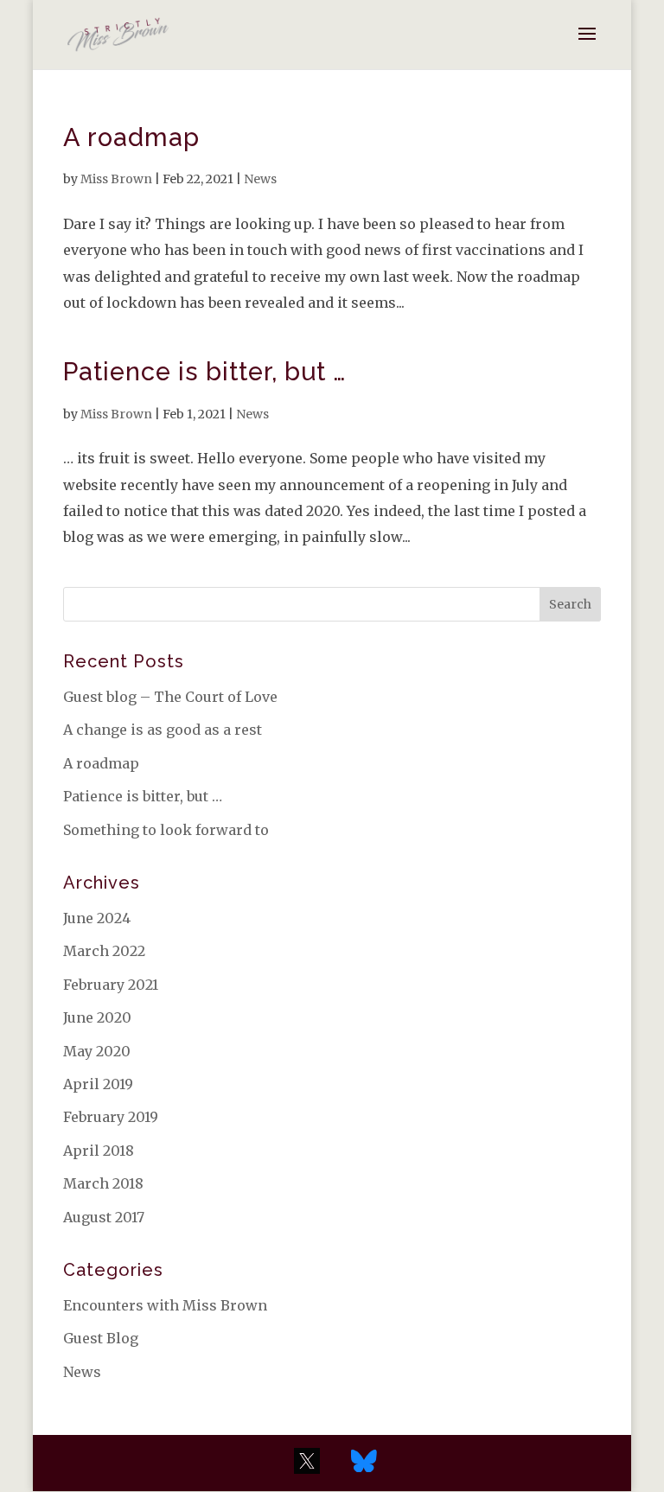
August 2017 (103, 1217)
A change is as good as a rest (162, 729)
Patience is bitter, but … (204, 371)
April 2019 (98, 1084)
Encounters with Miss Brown (165, 1305)
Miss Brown (116, 179)
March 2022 (104, 951)
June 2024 (97, 918)
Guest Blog (100, 1338)
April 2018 (98, 1150)
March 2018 (103, 1183)
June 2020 (97, 1017)
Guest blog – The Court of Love (170, 696)
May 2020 (97, 1051)
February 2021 (110, 984)
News (260, 179)
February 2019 (110, 1116)
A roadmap (131, 137)
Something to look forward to (166, 829)
